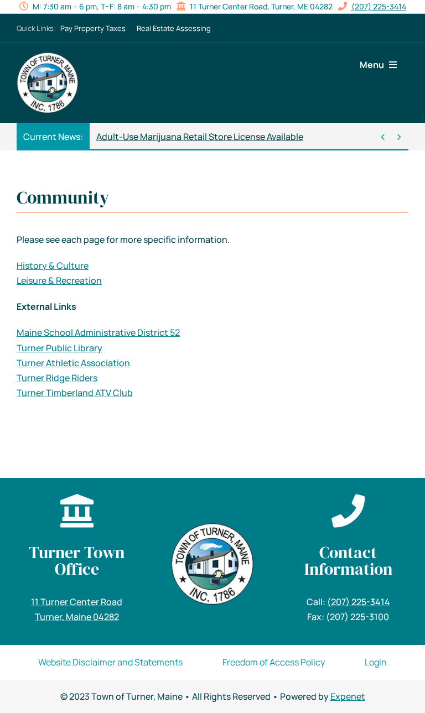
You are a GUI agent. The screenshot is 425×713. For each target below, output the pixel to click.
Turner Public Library (59, 348)
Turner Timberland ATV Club (75, 393)
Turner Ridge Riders (57, 378)
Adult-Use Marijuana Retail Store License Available (199, 137)
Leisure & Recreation (59, 280)
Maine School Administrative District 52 (98, 332)
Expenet (347, 696)
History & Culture (53, 265)
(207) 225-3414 (378, 6)
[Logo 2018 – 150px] (48, 56)
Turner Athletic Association (73, 363)
